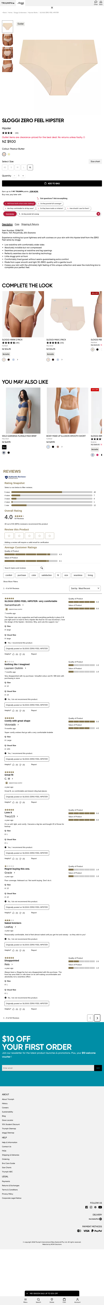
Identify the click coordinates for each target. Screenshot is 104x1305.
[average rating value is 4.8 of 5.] (8, 342)
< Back (4, 12)
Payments (6, 1181)
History (4, 1103)
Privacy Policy (7, 1194)
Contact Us (6, 1147)
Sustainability (7, 1112)
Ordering (5, 1159)
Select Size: (8, 161)
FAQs (4, 1151)
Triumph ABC (7, 1172)
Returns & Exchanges (10, 1185)
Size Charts (6, 1167)
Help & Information (9, 1142)
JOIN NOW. (33, 191)
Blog (4, 1116)
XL (30, 167)
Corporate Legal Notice (11, 1198)
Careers (5, 1108)
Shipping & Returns (30, 224)
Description (7, 224)
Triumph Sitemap (9, 1129)
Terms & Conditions (10, 1190)
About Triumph (8, 1099)
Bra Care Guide (8, 1163)
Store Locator (7, 1120)
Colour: (13, 148)
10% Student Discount (11, 1124)
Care (17, 224)
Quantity (6, 175)
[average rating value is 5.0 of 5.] (97, 439)
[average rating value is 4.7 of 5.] (53, 342)
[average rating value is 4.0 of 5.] (8, 133)
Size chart (95, 161)
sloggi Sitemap (8, 1133)
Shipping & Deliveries (10, 1155)
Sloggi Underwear (20, 12)
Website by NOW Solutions (52, 1244)
